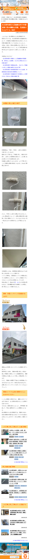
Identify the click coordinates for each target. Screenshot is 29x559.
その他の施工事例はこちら (21, 462)
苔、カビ (17, 282)
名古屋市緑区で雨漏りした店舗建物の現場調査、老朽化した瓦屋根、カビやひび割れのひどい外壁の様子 (14, 61)
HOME (3, 17)
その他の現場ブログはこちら (20, 540)
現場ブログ (9, 17)
